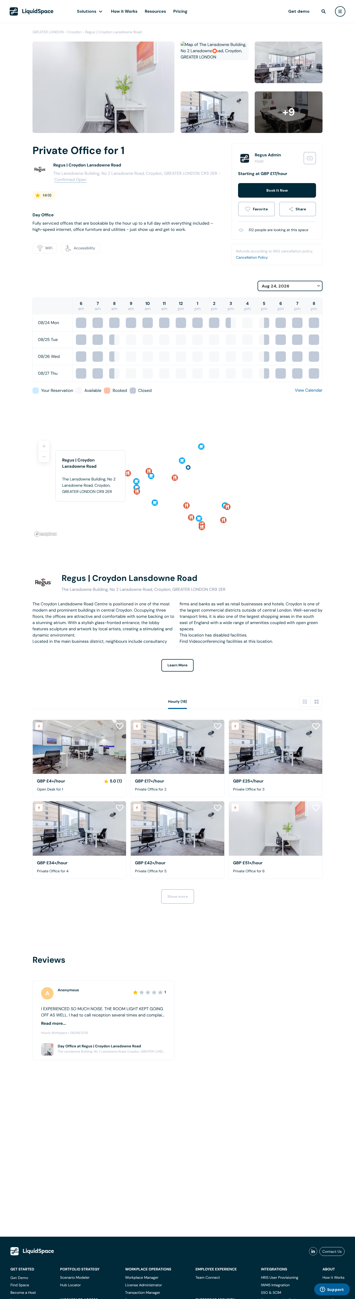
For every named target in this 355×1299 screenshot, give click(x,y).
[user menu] (340, 11)
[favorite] (256, 209)
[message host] (310, 158)
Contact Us (332, 1251)
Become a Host (23, 1292)
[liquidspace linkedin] (313, 1251)
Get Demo (19, 1277)
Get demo (299, 11)
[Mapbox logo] (45, 534)
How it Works (124, 11)
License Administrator (143, 1285)
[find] (323, 11)
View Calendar (309, 390)
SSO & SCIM (271, 1292)
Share (300, 209)
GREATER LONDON (48, 32)
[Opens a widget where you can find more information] (332, 1289)
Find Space (19, 1285)
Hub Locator (70, 1285)
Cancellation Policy (252, 257)
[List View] (305, 702)
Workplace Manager (141, 1277)
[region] (177, 487)
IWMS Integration (275, 1285)
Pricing (180, 11)
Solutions (86, 11)
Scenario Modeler (74, 1277)
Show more (177, 896)
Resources (155, 11)
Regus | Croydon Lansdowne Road (113, 32)
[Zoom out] (44, 457)
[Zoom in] (44, 446)
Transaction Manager (142, 1292)
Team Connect (207, 1277)
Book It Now (277, 190)
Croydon (74, 32)
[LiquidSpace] (32, 1251)
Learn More (178, 665)
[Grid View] (317, 702)
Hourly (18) (177, 701)
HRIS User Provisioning (279, 1277)
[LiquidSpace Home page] (32, 11)
